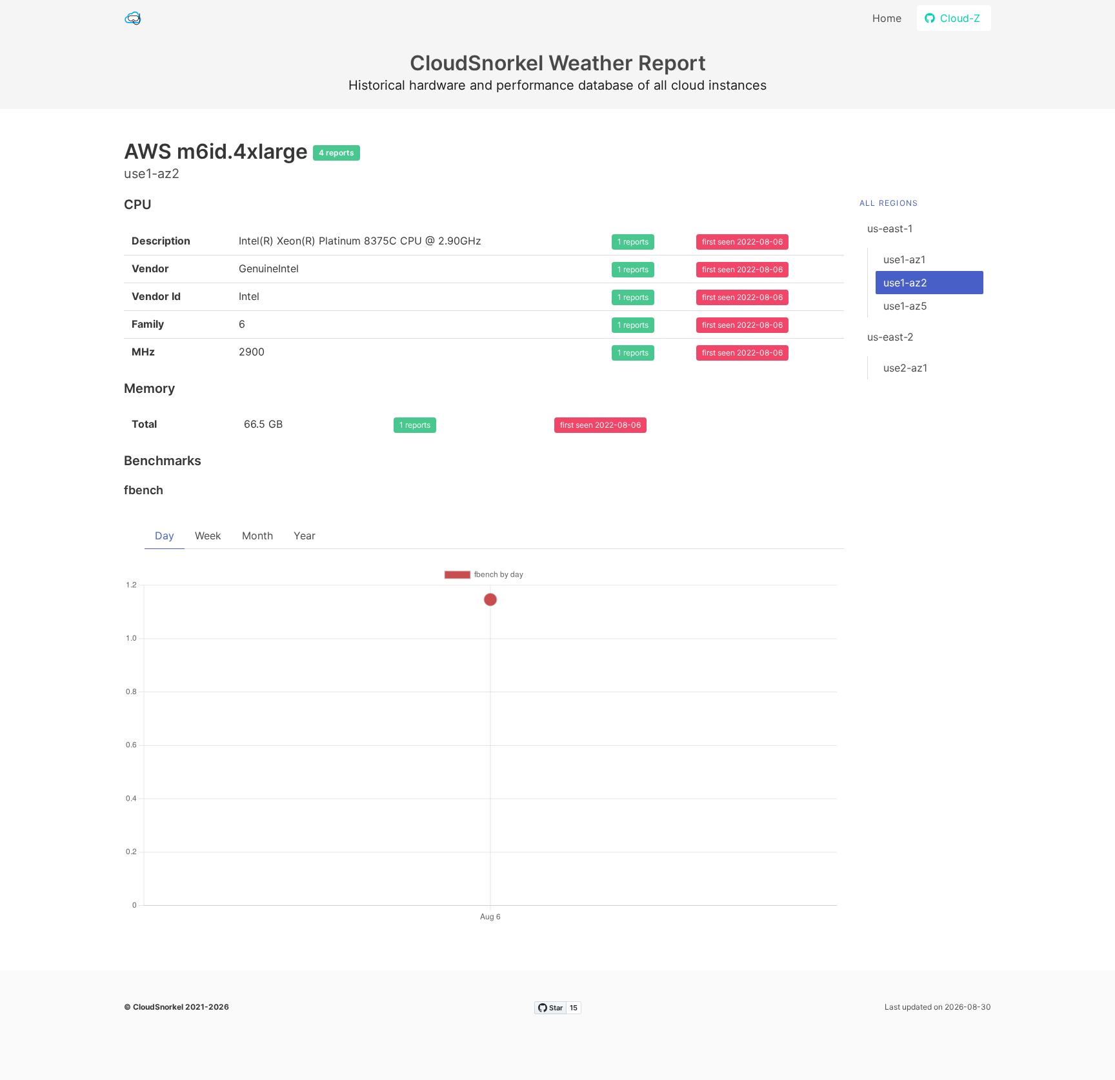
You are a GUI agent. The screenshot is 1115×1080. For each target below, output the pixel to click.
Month (257, 535)
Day (164, 535)
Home (886, 18)
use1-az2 (905, 282)
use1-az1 (904, 259)
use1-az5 (905, 305)
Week (208, 535)
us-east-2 (890, 336)
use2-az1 (905, 367)
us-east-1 (889, 228)
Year (305, 535)
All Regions (888, 203)
